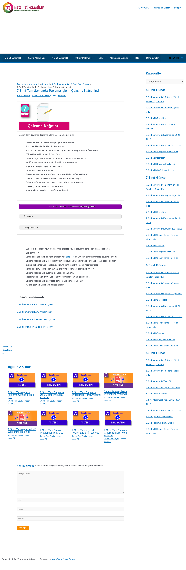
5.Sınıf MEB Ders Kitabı (157, 393)
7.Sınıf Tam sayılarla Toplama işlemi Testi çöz (85, 431)
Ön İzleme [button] (28, 216)
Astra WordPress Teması (63, 559)
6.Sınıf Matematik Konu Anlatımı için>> (35, 312)
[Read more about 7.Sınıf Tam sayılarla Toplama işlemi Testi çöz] (86, 418)
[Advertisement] (93, 34)
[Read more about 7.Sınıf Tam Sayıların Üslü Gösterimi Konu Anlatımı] (54, 380)
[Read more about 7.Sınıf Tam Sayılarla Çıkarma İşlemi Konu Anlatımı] (118, 418)
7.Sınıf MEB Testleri (155, 245)
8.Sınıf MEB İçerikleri (155, 158)
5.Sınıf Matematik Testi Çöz (159, 381)
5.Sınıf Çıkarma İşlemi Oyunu (159, 416)
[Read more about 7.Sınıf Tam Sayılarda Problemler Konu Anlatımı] (86, 380)
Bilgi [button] (137, 58)
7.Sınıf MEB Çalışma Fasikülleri (160, 251)
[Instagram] (177, 58)
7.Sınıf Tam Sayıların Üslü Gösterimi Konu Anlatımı (52, 395)
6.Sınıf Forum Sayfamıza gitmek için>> (35, 327)
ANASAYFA (143, 7)
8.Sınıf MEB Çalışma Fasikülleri (160, 164)
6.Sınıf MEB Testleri (155, 333)
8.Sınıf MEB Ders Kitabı (157, 118)
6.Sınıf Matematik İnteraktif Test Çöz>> (36, 319)
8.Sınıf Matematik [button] (83, 58)
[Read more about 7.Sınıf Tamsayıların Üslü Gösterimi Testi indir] (22, 418)
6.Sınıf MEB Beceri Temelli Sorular (162, 345)
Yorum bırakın (23, 95)
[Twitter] (174, 58)
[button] (22, 58)
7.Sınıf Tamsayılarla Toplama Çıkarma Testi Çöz (21, 395)
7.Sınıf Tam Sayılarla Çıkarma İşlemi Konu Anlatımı (116, 433)
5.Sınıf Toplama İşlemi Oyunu (160, 423)
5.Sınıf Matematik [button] (13, 58)
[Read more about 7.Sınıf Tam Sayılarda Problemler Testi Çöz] (54, 418)
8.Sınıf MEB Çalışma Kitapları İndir (162, 151)
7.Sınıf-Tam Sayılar (41, 95)
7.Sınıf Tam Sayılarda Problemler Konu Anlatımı (86, 393)
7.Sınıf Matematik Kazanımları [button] (32, 297)
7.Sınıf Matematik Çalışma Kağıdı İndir (164, 195)
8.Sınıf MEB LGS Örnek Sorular (160, 170)
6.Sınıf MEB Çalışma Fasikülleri (160, 339)
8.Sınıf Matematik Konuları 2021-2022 (164, 145)
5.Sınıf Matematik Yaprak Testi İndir (163, 387)
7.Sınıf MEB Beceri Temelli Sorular (162, 258)
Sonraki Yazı (8, 351)
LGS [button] (101, 58)
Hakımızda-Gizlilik (161, 7)
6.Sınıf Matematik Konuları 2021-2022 (164, 316)
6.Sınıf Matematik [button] (36, 58)
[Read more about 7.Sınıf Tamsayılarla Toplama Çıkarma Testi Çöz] (22, 380)
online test (69, 256)
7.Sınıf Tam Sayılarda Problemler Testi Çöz (52, 431)
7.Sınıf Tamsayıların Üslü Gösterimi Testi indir (22, 430)
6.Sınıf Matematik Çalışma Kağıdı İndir (164, 293)
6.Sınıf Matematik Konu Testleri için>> (35, 304)
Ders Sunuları (152, 58)
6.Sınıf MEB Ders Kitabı (157, 300)
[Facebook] (170, 58)
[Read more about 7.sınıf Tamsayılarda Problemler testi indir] (118, 380)
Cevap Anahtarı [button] (31, 227)
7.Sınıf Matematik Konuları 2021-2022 (164, 228)
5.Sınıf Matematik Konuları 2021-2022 (164, 410)
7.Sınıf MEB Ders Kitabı (157, 212)
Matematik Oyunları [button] (119, 58)
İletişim (177, 7)
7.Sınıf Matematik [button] (60, 58)
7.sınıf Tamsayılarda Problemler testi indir (115, 392)
